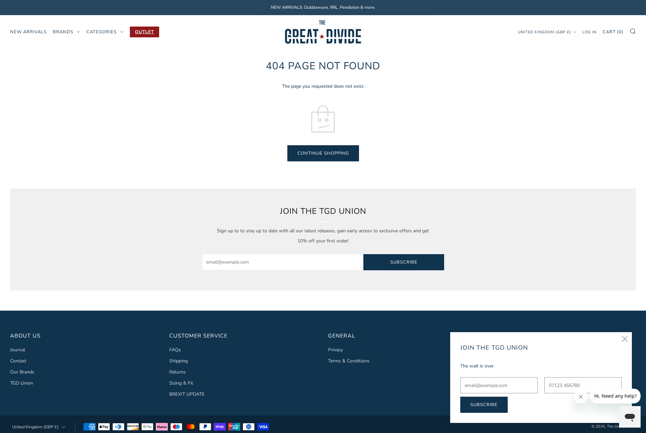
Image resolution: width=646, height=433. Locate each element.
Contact (18, 361)
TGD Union (21, 383)
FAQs (175, 350)
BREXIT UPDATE (187, 394)
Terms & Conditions (348, 361)
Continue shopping (323, 153)
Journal (17, 350)
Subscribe (404, 262)
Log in (589, 31)
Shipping (178, 361)
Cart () (613, 32)
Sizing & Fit (181, 383)
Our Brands (22, 372)
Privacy (335, 350)
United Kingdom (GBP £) (544, 31)
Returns (177, 372)
